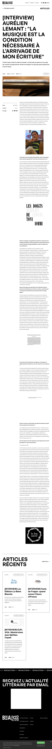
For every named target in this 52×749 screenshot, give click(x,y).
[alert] (26, 744)
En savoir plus (17, 745)
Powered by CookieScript (7, 747)
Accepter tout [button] (41, 742)
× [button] (50, 741)
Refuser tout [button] (41, 745)
